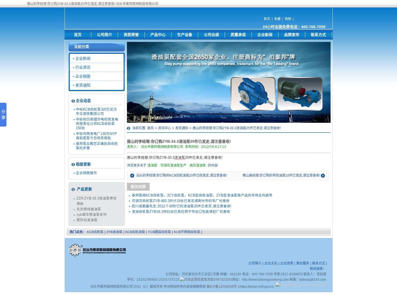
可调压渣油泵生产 (173, 165)
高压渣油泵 (198, 165)
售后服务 (302, 263)
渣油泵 (179, 158)
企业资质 (286, 263)
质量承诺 (238, 34)
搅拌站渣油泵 (86, 220)
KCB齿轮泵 (95, 232)
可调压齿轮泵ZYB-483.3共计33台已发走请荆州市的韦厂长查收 (181, 201)
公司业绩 (211, 34)
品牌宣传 (291, 34)
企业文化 (270, 263)
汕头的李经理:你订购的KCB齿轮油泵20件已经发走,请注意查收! (181, 175)
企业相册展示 (86, 173)
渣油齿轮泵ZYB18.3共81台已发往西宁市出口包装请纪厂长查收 (181, 212)
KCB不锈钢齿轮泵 (187, 232)
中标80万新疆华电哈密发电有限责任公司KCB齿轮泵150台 (97, 124)
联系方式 (318, 34)
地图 (288, 19)
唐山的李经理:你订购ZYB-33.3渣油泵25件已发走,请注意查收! (237, 128)
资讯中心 (164, 128)
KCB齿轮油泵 (135, 232)
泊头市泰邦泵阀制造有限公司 (162, 147)
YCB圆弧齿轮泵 (159, 232)
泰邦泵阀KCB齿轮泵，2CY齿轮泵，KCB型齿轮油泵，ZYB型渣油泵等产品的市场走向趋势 (202, 195)
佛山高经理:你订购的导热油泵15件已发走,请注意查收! (281, 175)
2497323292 (222, 279)
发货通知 (181, 128)
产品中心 (158, 34)
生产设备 (184, 34)
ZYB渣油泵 (114, 232)
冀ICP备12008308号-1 (223, 287)
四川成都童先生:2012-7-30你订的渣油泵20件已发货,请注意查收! (181, 206)
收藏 (277, 19)
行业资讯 (82, 67)
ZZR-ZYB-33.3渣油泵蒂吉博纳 (96, 201)
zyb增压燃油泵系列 (91, 215)
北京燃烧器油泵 (88, 209)
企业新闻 (264, 34)
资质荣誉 (131, 34)
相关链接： (318, 269)
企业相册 (82, 76)
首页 (267, 19)
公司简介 (104, 34)
